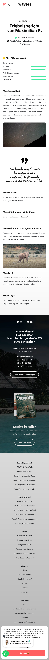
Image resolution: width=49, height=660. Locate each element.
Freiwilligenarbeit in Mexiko (24, 489)
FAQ (24, 604)
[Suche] (41, 4)
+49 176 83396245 (24, 352)
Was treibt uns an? (24, 579)
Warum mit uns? (24, 574)
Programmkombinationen (24, 622)
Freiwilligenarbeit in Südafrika (24, 480)
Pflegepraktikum (24, 544)
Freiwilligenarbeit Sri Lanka (24, 485)
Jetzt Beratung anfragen (24, 374)
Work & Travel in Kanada (24, 514)
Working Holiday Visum (24, 523)
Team (24, 570)
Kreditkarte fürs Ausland (24, 613)
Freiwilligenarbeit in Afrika (24, 476)
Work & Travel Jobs (24, 501)
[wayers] (24, 4)
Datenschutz (36, 637)
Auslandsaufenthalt (24, 536)
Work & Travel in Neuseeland (24, 510)
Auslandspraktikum (24, 540)
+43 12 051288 (26, 366)
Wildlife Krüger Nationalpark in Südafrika (26, 41)
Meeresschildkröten (24, 471)
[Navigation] (45, 4)
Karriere (24, 588)
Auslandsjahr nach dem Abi (24, 553)
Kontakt (24, 592)
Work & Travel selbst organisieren (24, 519)
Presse (24, 583)
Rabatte (24, 617)
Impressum (27, 637)
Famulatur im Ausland (24, 549)
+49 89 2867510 (26, 360)
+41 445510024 (26, 363)
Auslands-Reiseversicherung (24, 609)
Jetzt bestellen (24, 442)
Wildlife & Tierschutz (25, 467)
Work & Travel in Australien (24, 506)
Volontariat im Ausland (25, 558)
